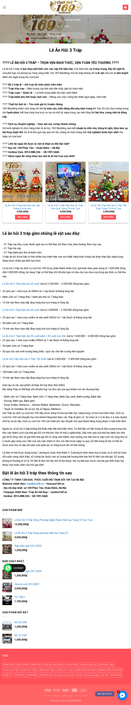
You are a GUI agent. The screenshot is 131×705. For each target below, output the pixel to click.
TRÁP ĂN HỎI (46, 675)
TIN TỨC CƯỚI (81, 696)
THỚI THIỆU (67, 696)
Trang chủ (55, 20)
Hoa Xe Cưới (71, 664)
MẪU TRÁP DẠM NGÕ (85, 670)
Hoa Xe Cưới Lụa (88, 664)
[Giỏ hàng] (125, 7)
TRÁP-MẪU (19, 675)
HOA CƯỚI (36, 664)
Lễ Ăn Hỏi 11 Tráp (65, 670)
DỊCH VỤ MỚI (22, 664)
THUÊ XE (7, 675)
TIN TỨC (47, 696)
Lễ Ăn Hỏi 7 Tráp (28, 670)
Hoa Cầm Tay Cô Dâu (53, 664)
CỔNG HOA (8, 664)
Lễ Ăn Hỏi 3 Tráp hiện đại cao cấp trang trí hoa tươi (22, 207)
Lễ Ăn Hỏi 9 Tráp (46, 670)
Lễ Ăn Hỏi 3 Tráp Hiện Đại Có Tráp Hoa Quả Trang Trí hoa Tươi (65, 207)
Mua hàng (22, 217)
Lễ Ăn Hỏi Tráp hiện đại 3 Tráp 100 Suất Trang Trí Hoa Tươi (108, 207)
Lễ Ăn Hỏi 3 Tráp (106, 664)
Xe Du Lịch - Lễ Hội (73, 675)
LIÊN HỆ (56, 696)
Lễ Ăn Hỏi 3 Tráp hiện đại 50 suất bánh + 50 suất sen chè (34, 336)
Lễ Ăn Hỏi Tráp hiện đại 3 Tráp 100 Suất (24, 359)
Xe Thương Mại (92, 675)
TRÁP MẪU (32, 675)
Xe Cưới (58, 675)
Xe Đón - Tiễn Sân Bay (112, 675)
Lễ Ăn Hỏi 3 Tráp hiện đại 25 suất (20, 283)
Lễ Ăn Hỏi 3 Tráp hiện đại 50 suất (20, 309)
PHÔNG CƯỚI (104, 670)
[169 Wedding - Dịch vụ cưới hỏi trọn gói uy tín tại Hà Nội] (65, 7)
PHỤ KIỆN (117, 670)
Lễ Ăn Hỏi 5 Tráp (10, 670)
